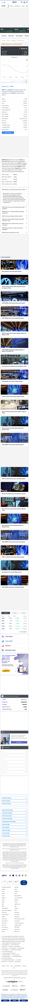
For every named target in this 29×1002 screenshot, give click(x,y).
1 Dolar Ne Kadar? (6, 954)
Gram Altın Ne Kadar (7, 813)
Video (3, 906)
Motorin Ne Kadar (6, 803)
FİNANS (3, 6)
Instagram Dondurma (19, 923)
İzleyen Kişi (23, 699)
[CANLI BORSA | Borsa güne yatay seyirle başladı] (14, 296)
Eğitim (3, 902)
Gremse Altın (17, 946)
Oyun (15, 910)
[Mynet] (23, 986)
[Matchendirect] (15, 986)
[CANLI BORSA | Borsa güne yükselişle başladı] (14, 311)
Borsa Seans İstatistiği (6, 910)
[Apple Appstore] (11, 882)
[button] (4, 2)
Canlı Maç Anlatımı (18, 897)
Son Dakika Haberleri (6, 887)
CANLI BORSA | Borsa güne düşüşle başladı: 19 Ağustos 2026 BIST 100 (13, 350)
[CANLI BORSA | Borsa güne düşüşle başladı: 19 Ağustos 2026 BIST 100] (14, 343)
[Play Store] (5, 882)
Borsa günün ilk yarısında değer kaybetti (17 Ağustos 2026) (13, 428)
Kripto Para (4, 918)
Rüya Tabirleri (5, 927)
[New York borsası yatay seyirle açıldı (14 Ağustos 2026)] (14, 502)
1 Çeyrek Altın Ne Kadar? (16, 949)
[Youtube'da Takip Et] (22, 875)
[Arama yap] (22, 2)
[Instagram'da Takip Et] (16, 875)
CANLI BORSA (9, 641)
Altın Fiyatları (5, 921)
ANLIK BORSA (9, 636)
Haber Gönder (24, 882)
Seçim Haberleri (17, 895)
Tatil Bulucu (17, 916)
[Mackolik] (7, 986)
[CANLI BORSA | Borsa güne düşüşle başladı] (14, 375)
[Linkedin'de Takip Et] (19, 875)
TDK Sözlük (16, 927)
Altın (27, 6)
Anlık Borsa (17, 6)
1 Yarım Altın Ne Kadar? (7, 951)
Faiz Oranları (17, 961)
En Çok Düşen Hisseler (17, 956)
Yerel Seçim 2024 (15, 944)
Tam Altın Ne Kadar (7, 815)
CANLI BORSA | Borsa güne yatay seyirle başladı (13, 303)
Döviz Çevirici (7, 747)
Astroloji (16, 891)
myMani (16, 908)
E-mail (15, 902)
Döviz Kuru (4, 961)
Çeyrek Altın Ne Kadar (7, 810)
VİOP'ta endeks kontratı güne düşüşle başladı (13, 396)
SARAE (3, 628)
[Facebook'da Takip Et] (10, 875)
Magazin (3, 897)
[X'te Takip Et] (13, 875)
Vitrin (15, 893)
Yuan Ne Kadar (6, 833)
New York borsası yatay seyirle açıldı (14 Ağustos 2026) (14, 509)
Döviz (23, 6)
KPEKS (3, 618)
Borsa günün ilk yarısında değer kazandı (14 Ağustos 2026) (12, 526)
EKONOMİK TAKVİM (10, 650)
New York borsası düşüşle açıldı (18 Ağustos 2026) (14, 366)
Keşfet (3, 931)
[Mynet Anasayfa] (14, 2)
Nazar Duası (17, 931)
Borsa (11, 6)
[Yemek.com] (23, 990)
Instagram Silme (17, 925)
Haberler (3, 889)
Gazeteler (16, 899)
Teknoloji (16, 887)
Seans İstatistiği (19, 35)
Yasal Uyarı (24, 965)
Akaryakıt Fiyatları (6, 798)
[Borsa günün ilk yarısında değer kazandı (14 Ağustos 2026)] (14, 518)
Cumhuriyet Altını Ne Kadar (9, 821)
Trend (3, 899)
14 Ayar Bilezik (12, 948)
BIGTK (3, 623)
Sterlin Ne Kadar (6, 830)
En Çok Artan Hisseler (6, 958)
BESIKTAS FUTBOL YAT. (6, 706)
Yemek (3, 893)
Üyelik (12, 965)
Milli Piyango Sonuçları (19, 918)
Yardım (7, 965)
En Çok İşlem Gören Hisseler (8, 960)
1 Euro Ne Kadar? (16, 954)
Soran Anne (16, 914)
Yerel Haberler (5, 908)
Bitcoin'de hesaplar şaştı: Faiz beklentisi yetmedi (14, 493)
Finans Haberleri (5, 944)
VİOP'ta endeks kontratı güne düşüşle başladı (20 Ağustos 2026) (14, 333)
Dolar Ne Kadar (6, 824)
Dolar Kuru (4, 923)
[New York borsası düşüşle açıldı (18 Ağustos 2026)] (14, 359)
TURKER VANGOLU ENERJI (6, 709)
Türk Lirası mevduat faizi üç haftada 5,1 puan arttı (13, 936)
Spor (3, 904)
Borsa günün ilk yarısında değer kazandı (11, 271)
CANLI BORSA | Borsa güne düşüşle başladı (12, 381)
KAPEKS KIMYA (4, 702)
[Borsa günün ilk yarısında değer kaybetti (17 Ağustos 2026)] (14, 421)
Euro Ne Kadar (5, 827)
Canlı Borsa (3, 35)
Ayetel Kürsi (17, 929)
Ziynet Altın (4, 948)
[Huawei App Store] (17, 882)
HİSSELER (8, 645)
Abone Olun (19, 742)
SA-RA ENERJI (4, 704)
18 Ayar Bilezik (21, 948)
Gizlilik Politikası (17, 965)
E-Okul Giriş (17, 921)
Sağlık (15, 889)
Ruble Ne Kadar (6, 836)
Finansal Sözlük (5, 914)
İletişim (3, 965)
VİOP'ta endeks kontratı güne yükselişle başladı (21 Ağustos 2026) (13, 287)
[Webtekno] (14, 990)
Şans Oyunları (17, 904)
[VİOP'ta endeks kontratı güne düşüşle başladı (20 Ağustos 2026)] (14, 326)
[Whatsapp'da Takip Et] (25, 875)
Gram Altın (4, 946)
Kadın (3, 895)
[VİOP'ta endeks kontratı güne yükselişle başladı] (14, 472)
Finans (3, 891)
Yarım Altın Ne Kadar (7, 818)
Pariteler (11, 961)
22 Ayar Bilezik (5, 949)
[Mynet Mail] (27, 2)
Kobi (15, 906)
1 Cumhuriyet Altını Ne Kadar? (8, 953)
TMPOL (3, 626)
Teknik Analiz (11, 35)
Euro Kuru (4, 925)
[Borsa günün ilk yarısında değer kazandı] (14, 265)
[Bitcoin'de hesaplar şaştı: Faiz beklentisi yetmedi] (14, 487)
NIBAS (3, 620)
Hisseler (3, 916)
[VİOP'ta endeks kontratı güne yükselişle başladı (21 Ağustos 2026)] (14, 280)
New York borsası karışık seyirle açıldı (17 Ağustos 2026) (14, 412)
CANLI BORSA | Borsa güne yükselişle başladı (13, 318)
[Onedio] (5, 990)
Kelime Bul (16, 912)
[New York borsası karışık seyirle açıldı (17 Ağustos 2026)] (14, 405)
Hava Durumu (5, 929)
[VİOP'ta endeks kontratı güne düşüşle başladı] (14, 390)
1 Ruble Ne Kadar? (6, 956)
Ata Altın (11, 946)
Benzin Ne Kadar (6, 801)
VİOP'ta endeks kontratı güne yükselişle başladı (13, 478)
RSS (14, 968)
